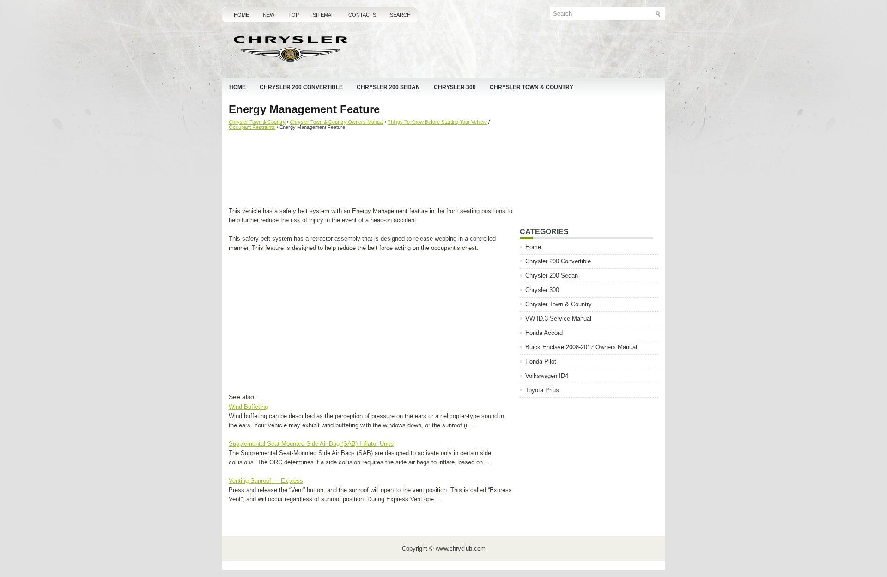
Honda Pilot (540, 361)
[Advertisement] (371, 169)
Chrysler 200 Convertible (301, 87)
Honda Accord (544, 332)
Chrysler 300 (455, 87)
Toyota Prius (542, 390)
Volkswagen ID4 (546, 375)
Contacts (362, 15)
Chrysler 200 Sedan (388, 87)
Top (293, 15)
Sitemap (323, 15)
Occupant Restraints (252, 127)
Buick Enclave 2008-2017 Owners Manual (581, 347)
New (268, 15)
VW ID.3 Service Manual (558, 318)
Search (400, 15)
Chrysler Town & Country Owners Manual (336, 122)
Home (241, 15)
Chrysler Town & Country (531, 87)
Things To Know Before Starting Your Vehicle (437, 122)
